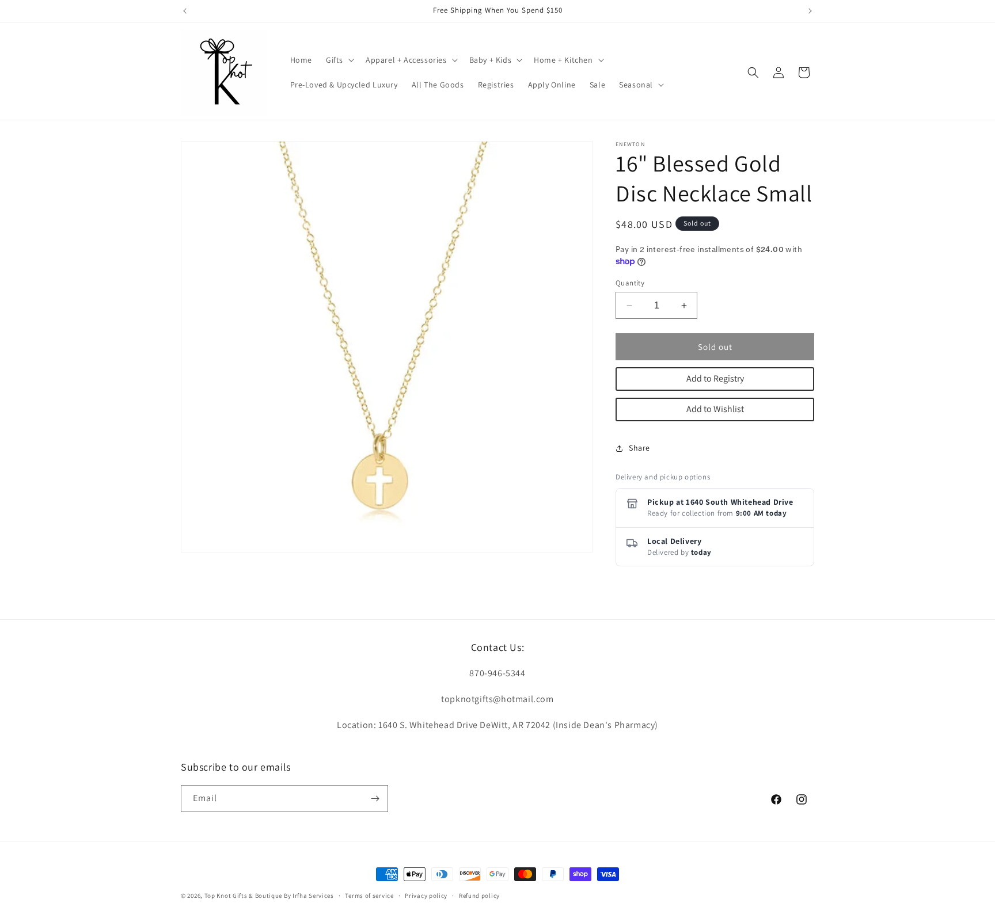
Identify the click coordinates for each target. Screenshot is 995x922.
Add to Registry (715, 378)
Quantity (630, 283)
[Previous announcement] (185, 11)
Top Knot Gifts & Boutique (244, 895)
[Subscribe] (375, 798)
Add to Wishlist (715, 409)
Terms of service (369, 895)
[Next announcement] (810, 11)
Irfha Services (313, 895)
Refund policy (479, 895)
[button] (339, 60)
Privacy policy (426, 895)
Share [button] (639, 448)
